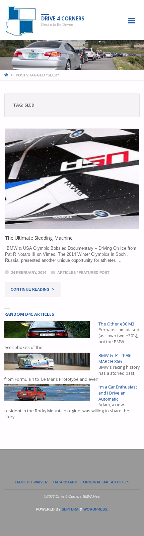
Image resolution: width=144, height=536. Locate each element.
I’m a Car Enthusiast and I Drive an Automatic (117, 393)
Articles (66, 273)
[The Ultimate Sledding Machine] (72, 179)
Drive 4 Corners (62, 18)
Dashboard (65, 482)
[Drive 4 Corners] (21, 20)
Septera (70, 509)
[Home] (6, 75)
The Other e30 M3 (116, 324)
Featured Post (94, 273)
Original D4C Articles (106, 482)
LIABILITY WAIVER (31, 482)
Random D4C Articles (29, 314)
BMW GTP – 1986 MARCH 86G (114, 358)
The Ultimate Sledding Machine (39, 238)
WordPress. (95, 509)
